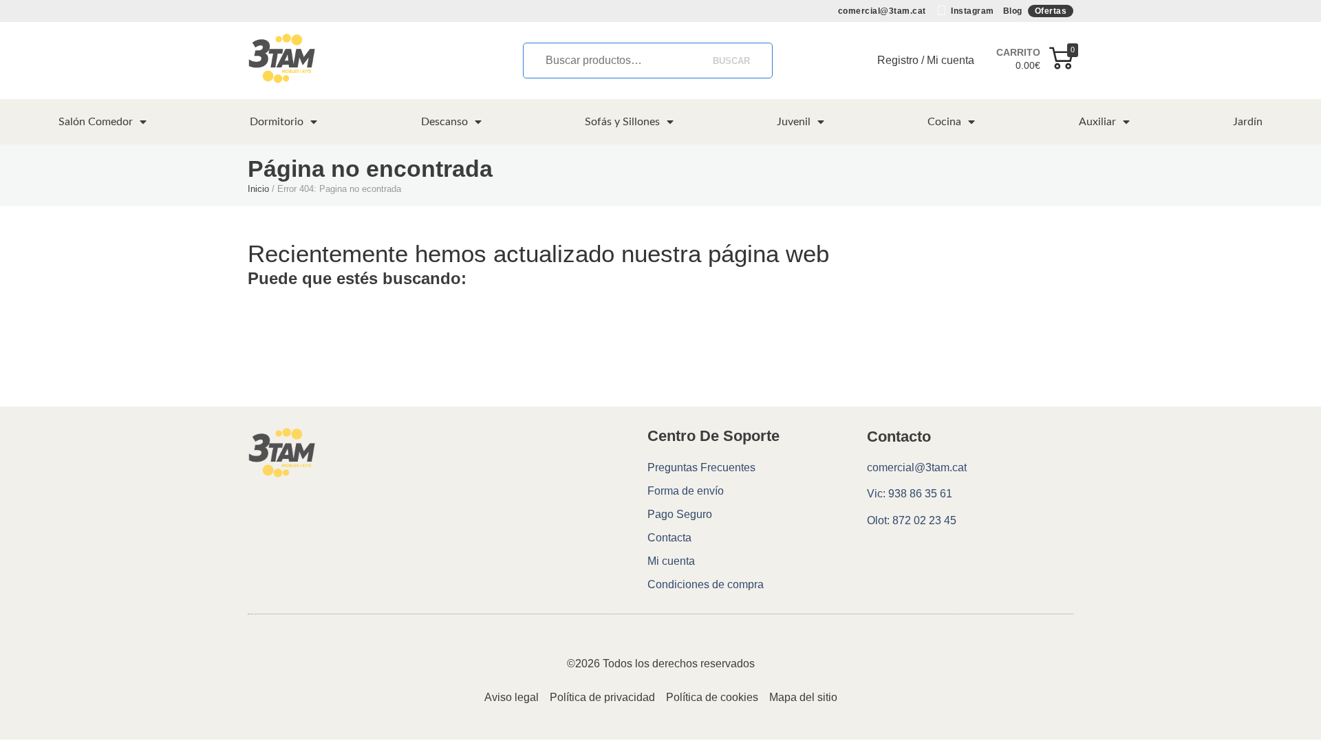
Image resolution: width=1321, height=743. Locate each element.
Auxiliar (1097, 121)
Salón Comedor (95, 121)
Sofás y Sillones (622, 121)
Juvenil (793, 121)
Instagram (971, 11)
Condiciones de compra (705, 584)
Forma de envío (685, 491)
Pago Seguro (679, 514)
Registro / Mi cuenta (925, 60)
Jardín (1248, 121)
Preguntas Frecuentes (701, 467)
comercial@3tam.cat (882, 11)
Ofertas (1051, 11)
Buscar (731, 61)
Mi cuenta (671, 561)
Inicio (258, 189)
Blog (1012, 11)
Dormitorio (276, 121)
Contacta (669, 537)
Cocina (944, 121)
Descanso (444, 121)
